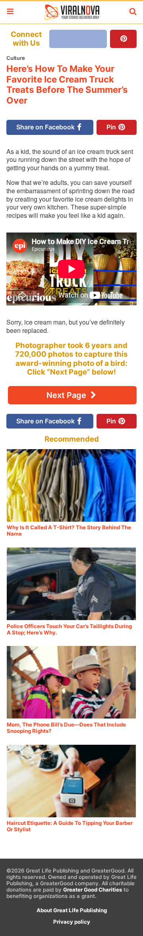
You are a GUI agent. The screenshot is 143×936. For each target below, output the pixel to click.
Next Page (67, 395)
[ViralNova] (71, 12)
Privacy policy (71, 922)
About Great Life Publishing (72, 910)
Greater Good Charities (92, 889)
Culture (15, 58)
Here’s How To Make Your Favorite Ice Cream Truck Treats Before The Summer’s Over (67, 84)
